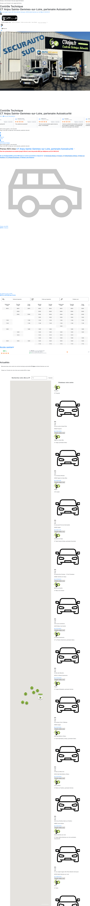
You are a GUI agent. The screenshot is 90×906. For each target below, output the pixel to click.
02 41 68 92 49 (57, 850)
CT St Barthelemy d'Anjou (70, 129)
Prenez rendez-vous (6, 22)
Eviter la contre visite (26, 22)
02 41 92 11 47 (57, 503)
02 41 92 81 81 (57, 454)
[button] (7, 320)
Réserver (5, 28)
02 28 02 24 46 (58, 897)
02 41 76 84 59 (57, 651)
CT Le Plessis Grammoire (12, 131)
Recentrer (50, 351)
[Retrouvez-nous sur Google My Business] (1, 13)
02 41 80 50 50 (57, 799)
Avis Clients (34, 22)
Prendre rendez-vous (59, 406)
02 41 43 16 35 (57, 700)
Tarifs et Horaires (16, 22)
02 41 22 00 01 (57, 602)
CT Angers (59, 129)
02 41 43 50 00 (57, 750)
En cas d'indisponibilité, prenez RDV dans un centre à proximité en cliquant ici (21, 129)
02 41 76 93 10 (57, 552)
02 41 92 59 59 (57, 404)
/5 (7, 89)
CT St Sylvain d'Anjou (50, 129)
